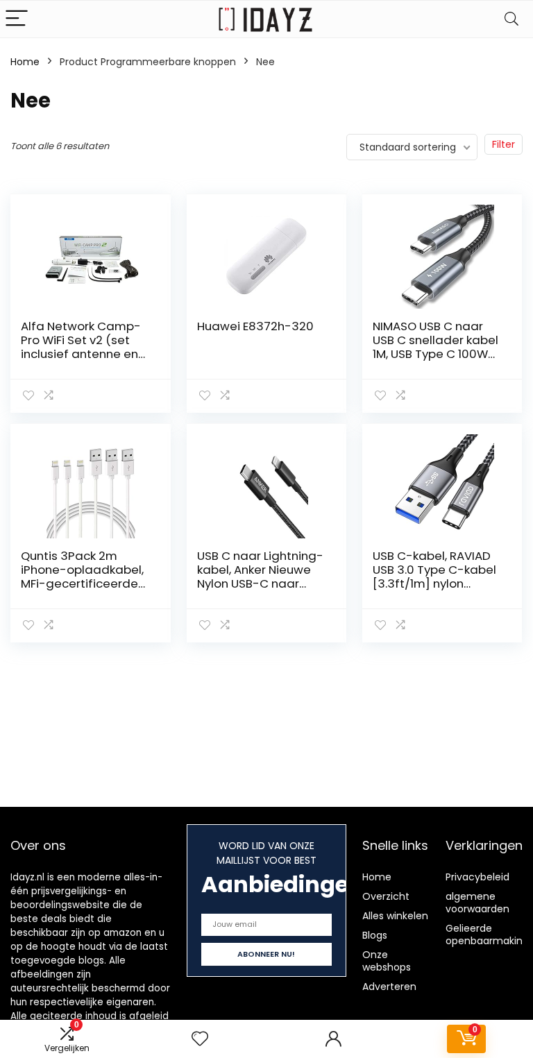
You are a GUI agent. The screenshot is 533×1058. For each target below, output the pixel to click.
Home (25, 62)
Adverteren (389, 986)
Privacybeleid (477, 877)
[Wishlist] (200, 1039)
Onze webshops (386, 961)
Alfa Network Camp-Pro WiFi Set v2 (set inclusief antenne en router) (81, 347)
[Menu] (16, 19)
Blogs (374, 935)
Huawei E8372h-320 (255, 326)
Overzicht (385, 896)
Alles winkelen (395, 916)
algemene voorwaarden (477, 902)
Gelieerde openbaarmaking (487, 934)
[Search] (511, 19)
